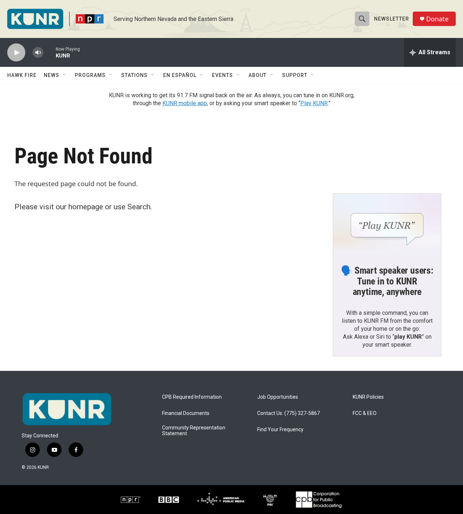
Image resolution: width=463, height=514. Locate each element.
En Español (179, 75)
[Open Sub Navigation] (65, 75)
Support (294, 75)
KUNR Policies (368, 397)
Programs (90, 75)
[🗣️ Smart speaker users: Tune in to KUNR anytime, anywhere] (387, 224)
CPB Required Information (192, 397)
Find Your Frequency (280, 429)
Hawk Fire (22, 75)
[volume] (38, 52)
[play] (16, 52)
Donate (437, 19)
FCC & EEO (365, 413)
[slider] (49, 52)
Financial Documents (185, 413)
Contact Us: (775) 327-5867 (288, 413)
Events (222, 75)
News (51, 75)
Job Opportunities (277, 397)
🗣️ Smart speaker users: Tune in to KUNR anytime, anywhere (387, 281)
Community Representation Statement (193, 430)
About (258, 75)
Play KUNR (314, 103)
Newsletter (391, 19)
